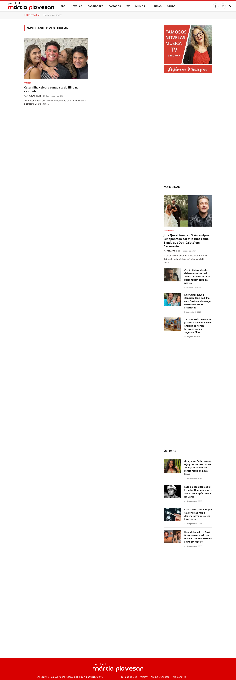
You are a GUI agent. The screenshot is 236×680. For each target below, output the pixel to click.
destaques (169, 231)
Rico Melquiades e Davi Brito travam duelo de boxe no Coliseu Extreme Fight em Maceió (198, 537)
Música (140, 6)
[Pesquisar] (229, 6)
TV (128, 6)
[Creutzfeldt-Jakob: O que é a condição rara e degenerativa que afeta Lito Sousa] (172, 514)
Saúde (171, 6)
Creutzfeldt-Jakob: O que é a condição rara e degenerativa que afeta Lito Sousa (198, 514)
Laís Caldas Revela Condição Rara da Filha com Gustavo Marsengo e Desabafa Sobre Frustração (197, 301)
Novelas (76, 6)
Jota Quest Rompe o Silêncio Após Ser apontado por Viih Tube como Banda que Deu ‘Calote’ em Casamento (186, 240)
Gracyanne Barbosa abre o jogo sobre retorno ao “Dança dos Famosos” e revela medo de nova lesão (197, 467)
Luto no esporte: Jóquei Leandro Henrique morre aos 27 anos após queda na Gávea (198, 491)
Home (46, 15)
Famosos (115, 6)
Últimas (156, 6)
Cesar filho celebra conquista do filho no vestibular (51, 89)
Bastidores (95, 6)
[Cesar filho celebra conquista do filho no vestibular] (56, 58)
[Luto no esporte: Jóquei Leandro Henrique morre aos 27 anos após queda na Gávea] (172, 491)
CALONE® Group (45, 676)
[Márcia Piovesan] (29, 6)
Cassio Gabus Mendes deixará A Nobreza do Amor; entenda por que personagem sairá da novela (197, 276)
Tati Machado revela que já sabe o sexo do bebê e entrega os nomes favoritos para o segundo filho (197, 326)
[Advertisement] (188, 129)
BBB (63, 6)
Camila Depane (34, 96)
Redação (171, 251)
